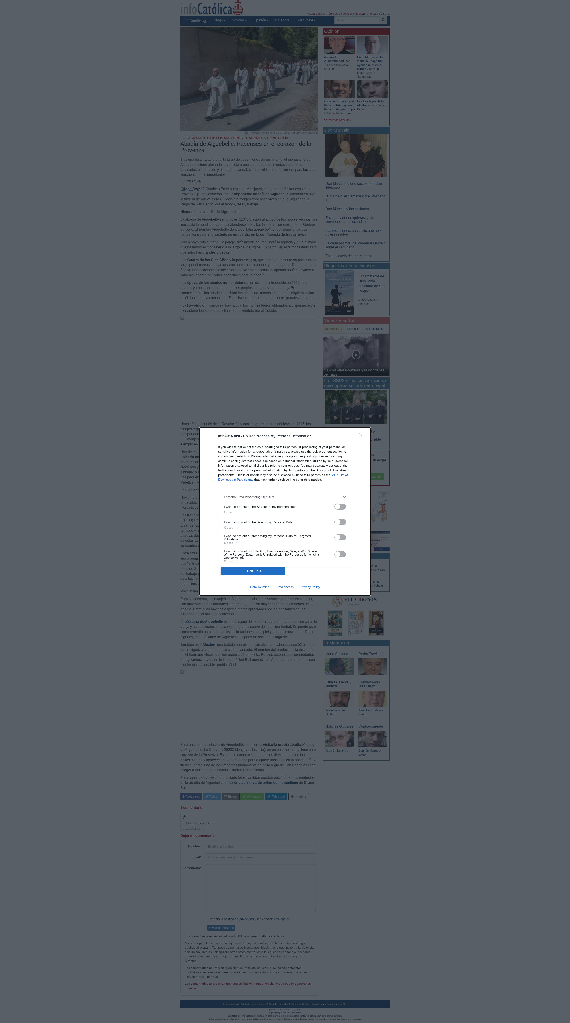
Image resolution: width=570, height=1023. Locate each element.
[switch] (340, 507)
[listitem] (285, 496)
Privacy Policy (310, 587)
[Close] (362, 436)
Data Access (285, 587)
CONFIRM (253, 571)
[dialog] (285, 511)
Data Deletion (259, 587)
